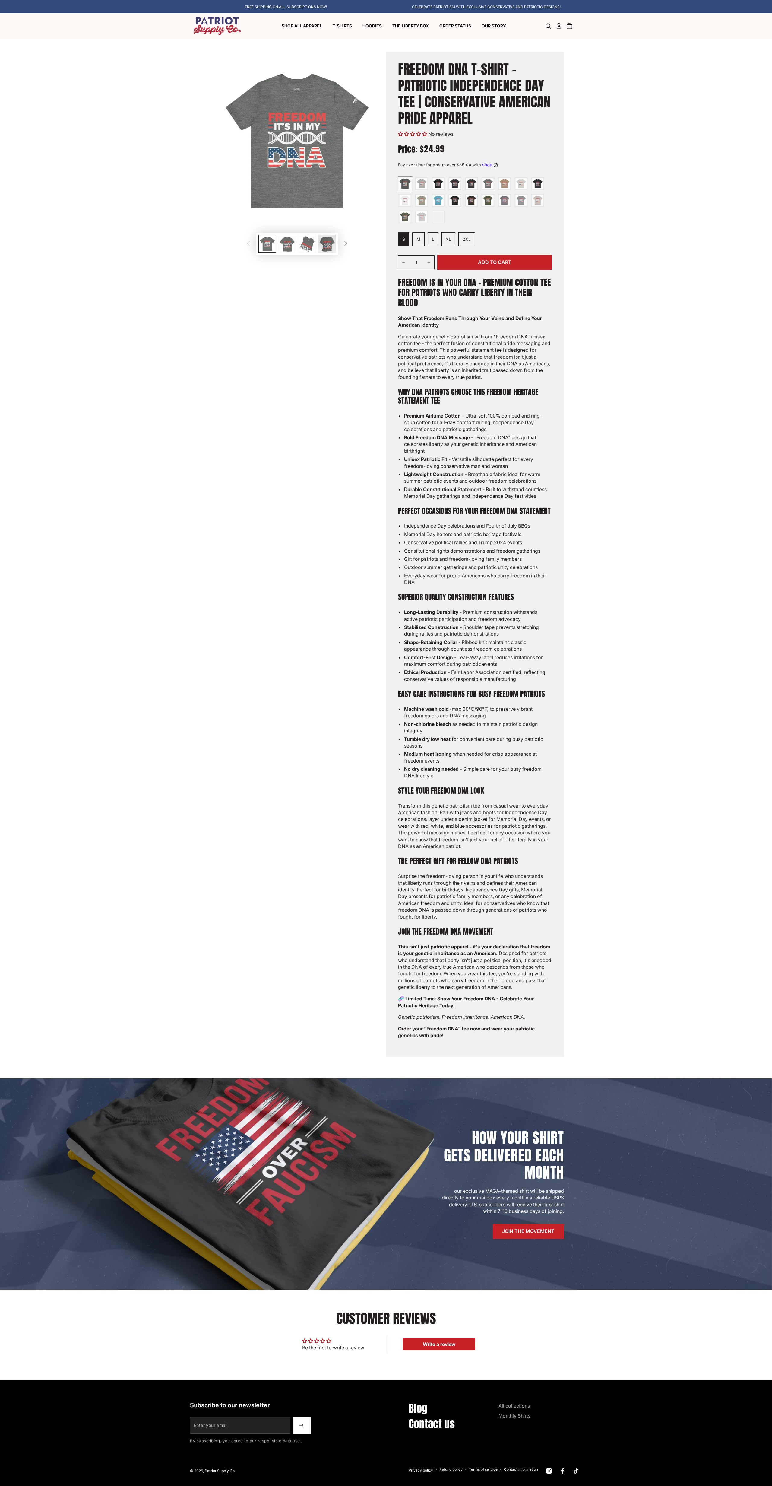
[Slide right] (346, 244)
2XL (468, 241)
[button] (548, 26)
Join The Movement (528, 1231)
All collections (514, 1406)
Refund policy (451, 1469)
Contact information (521, 1469)
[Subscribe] (302, 1425)
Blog (418, 1408)
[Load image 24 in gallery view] (327, 244)
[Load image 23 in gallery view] (307, 244)
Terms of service (483, 1469)
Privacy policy (421, 1470)
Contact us (432, 1424)
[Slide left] (248, 244)
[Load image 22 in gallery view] (287, 244)
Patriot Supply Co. (220, 1471)
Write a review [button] (439, 1344)
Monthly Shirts (514, 1416)
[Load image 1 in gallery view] (267, 244)
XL (450, 241)
